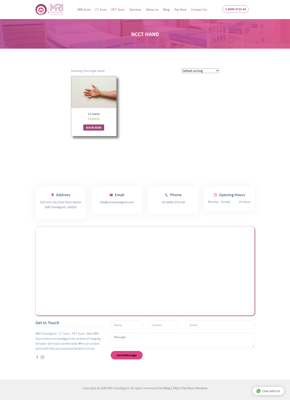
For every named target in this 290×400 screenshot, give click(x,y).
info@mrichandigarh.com (117, 202)
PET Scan (117, 9)
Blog (166, 9)
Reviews (202, 388)
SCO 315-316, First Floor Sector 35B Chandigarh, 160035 (60, 204)
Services (135, 9)
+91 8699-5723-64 (173, 202)
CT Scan (101, 9)
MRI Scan (84, 9)
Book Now (93, 127)
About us (152, 9)
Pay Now (180, 9)
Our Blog (164, 388)
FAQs (176, 388)
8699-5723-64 (237, 9)
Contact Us (199, 9)
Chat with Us (271, 391)
